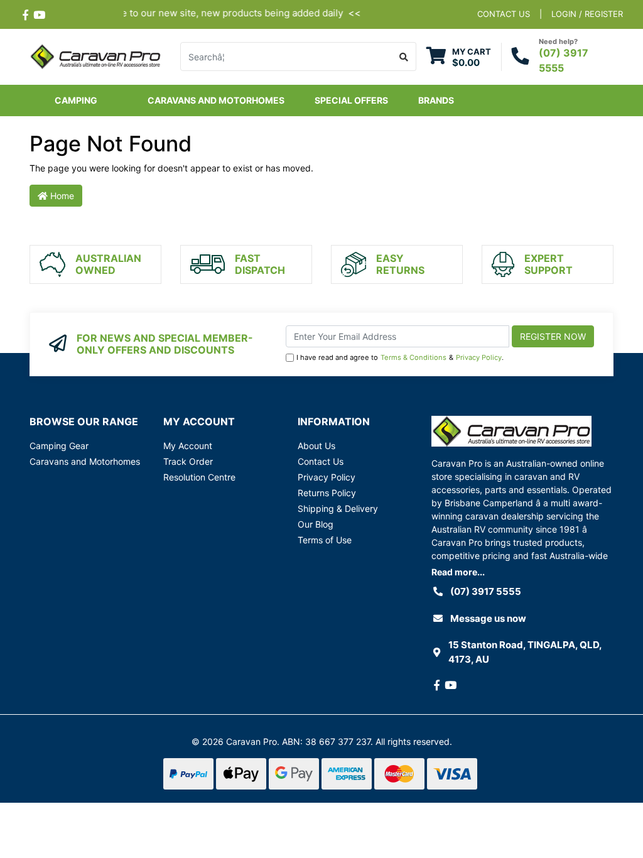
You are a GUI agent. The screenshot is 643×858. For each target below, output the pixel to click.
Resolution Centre (199, 477)
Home (61, 195)
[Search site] (404, 56)
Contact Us (320, 461)
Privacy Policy (479, 357)
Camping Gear (59, 445)
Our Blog (315, 524)
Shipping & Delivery (338, 508)
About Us (316, 445)
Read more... (458, 572)
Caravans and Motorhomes (85, 461)
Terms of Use (325, 540)
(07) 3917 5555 (485, 591)
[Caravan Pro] (95, 55)
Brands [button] (436, 100)
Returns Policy (327, 492)
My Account (187, 445)
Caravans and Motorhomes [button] (216, 100)
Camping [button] (76, 100)
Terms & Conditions (413, 357)
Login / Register (587, 14)
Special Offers (351, 100)
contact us (503, 14)
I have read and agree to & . (400, 357)
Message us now (488, 618)
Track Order (188, 461)
